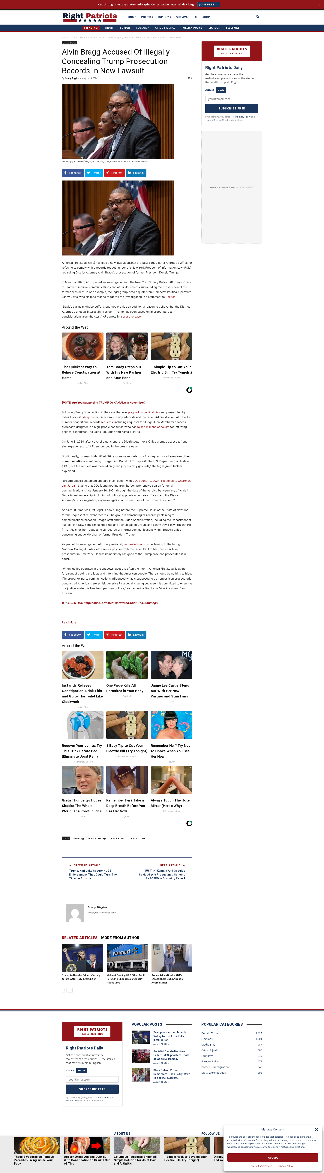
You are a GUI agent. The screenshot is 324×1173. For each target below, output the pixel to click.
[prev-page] (64, 990)
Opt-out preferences (261, 1166)
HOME (132, 17)
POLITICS (147, 17)
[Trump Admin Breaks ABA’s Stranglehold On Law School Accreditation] (172, 958)
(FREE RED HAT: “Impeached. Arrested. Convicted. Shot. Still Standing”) (110, 603)
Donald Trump (79, 37)
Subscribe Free (232, 108)
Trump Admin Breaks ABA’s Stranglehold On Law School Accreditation (167, 979)
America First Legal (97, 838)
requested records (136, 544)
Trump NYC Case (136, 838)
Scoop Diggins (72, 78)
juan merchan (117, 838)
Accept (273, 1157)
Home (65, 37)
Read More (69, 622)
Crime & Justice (165, 27)
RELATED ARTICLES (80, 938)
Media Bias (208, 1044)
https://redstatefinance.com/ (102, 912)
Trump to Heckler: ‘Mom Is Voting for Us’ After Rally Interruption (169, 1036)
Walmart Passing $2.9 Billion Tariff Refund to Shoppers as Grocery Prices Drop (126, 979)
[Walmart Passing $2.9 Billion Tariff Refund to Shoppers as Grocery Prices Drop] (127, 958)
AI (195, 17)
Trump (109, 27)
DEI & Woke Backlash (214, 1072)
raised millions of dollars (153, 427)
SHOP (206, 17)
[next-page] (70, 990)
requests (107, 422)
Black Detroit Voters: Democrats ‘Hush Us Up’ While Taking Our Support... (171, 1074)
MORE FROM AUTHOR (120, 938)
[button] (316, 1129)
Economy (142, 27)
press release (132, 316)
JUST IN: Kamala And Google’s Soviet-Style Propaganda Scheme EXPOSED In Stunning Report (162, 874)
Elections (233, 27)
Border (125, 27)
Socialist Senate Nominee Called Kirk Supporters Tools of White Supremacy (171, 1055)
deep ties (89, 417)
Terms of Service (213, 119)
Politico (171, 297)
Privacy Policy (285, 1166)
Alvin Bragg (78, 838)
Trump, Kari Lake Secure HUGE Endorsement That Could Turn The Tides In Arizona (93, 874)
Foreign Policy (192, 27)
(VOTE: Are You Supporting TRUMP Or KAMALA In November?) (104, 402)
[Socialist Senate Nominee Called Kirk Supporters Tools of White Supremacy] (141, 1056)
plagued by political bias (144, 412)
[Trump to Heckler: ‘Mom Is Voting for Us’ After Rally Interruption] (82, 958)
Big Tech (214, 27)
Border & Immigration (215, 1067)
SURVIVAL (182, 17)
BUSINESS (164, 17)
